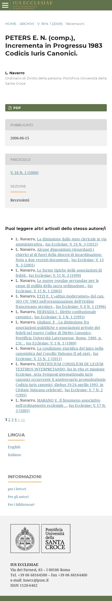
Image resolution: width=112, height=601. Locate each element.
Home (10, 24)
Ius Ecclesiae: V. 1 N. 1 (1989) (51, 343)
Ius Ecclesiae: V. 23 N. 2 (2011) (57, 356)
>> (23, 419)
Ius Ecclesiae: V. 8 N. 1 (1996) (81, 306)
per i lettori (17, 489)
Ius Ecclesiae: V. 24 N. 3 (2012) (71, 244)
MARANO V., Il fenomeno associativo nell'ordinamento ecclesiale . (58, 403)
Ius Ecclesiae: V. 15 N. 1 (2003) (54, 288)
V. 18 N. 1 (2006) (50, 24)
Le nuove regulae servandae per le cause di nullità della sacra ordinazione (57, 283)
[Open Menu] (5, 5)
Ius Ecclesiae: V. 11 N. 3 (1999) (55, 275)
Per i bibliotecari (21, 504)
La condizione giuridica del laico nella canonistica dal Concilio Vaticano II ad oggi (59, 351)
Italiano (14, 454)
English (14, 446)
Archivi (27, 24)
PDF (16, 108)
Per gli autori (18, 496)
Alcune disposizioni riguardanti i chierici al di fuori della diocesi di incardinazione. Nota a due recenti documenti (59, 254)
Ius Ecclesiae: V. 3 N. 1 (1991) (59, 316)
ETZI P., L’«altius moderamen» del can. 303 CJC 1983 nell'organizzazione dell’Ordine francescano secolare (60, 301)
